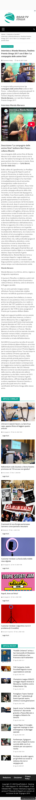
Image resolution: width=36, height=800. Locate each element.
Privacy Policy (27, 777)
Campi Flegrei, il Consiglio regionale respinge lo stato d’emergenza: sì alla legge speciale (23, 728)
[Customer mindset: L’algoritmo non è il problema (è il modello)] (18, 614)
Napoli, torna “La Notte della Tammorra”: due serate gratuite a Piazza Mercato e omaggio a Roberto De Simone (23, 713)
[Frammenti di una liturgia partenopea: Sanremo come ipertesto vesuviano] (18, 501)
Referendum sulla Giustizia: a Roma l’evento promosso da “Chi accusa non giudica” (17, 468)
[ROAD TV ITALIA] (16, 18)
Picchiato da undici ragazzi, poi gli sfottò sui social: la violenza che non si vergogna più (23, 759)
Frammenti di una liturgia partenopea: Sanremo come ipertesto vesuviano (15, 525)
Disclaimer (18, 777)
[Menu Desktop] (3, 29)
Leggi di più (5, 436)
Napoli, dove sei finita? (9, 593)
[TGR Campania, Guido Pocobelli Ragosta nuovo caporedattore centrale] (6, 668)
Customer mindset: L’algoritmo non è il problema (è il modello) (15, 627)
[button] (34, 29)
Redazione (7, 777)
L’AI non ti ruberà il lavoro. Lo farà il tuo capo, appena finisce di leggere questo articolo (16, 426)
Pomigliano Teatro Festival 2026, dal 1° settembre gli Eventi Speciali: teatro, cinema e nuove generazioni (23, 697)
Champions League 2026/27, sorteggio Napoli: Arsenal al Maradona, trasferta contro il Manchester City (23, 682)
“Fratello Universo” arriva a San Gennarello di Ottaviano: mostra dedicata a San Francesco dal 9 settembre (24, 654)
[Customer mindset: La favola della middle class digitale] (18, 547)
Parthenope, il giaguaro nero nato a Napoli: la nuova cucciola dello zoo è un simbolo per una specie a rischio (23, 744)
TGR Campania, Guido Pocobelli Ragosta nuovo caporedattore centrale (22, 669)
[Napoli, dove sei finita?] (18, 581)
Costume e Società (7, 46)
